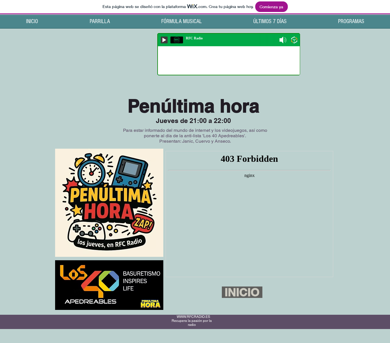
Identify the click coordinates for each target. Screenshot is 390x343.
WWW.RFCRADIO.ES (193, 317)
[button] (351, 23)
